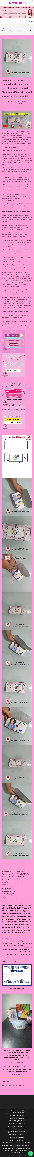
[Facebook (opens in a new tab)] (10, 3)
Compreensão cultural (7, 913)
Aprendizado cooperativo (8, 905)
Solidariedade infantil (17, 930)
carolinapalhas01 (8, 101)
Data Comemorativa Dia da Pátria (16, 1123)
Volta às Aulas (9, 1147)
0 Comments (23, 103)
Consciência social (26, 913)
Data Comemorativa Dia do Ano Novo (16, 1131)
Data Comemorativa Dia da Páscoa (16, 1134)
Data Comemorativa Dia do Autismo (16, 1132)
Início (8, 1110)
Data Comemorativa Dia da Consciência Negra (16, 1128)
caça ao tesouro (22, 910)
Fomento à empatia (6, 924)
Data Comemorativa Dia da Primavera (16, 1126)
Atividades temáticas (18, 908)
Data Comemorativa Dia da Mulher (16, 1139)
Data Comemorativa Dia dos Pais (16, 1118)
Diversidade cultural (11, 919)
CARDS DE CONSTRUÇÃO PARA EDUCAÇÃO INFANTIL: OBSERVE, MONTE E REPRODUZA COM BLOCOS (23, 873)
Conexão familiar (17, 913)
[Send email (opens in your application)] (24, 3)
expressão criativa (25, 922)
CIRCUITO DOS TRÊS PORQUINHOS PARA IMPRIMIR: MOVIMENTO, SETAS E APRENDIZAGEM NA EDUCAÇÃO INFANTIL (8, 890)
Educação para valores (11, 921)
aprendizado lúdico (19, 905)
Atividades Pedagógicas (10, 103)
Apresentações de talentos (14, 907)
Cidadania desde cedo (13, 911)
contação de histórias (7, 915)
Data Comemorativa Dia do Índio (18, 1110)
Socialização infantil (7, 930)
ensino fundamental (23, 921)
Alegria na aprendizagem (10, 904)
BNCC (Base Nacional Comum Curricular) (11, 1145)
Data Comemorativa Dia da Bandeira (16, 1121)
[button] (30, 1153)
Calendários (6, 1150)
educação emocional (22, 919)
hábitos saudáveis (25, 924)
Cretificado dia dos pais (17, 988)
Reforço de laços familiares (13, 929)
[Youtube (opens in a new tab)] (20, 3)
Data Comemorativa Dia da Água (16, 1136)
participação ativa (26, 926)
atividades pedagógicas (7, 908)
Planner (24, 1114)
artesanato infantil (26, 907)
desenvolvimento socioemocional (10, 918)
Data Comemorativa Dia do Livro (16, 1112)
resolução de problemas (26, 929)
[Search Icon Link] (22, 1152)
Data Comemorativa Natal (16, 1129)
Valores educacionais (20, 932)
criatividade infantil (18, 915)
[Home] (2, 31)
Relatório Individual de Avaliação (16, 1140)
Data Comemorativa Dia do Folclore (16, 1120)
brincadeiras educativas (12, 910)
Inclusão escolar (6, 926)
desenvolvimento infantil (12, 916)
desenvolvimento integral (25, 916)
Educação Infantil (14, 1150)
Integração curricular (16, 926)
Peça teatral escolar (7, 927)
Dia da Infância (22, 918)
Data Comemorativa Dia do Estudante (16, 1125)
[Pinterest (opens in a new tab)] (13, 3)
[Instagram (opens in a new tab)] (16, 3)
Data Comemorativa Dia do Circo (16, 1137)
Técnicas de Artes (26, 1142)
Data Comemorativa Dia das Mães (16, 1115)
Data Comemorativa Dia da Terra (13, 1114)
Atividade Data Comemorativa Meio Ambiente (16, 1117)
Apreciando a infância (22, 904)
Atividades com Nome (16, 1144)
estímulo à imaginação (15, 922)
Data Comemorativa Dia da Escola (22, 1148)
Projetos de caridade (17, 927)
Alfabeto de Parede (15, 1152)
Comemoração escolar (23, 911)
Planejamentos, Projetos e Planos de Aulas (11, 1142)
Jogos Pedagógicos (26, 1145)
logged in (11, 1085)
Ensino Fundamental (24, 1150)
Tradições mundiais (9, 932)
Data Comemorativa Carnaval (20, 1147)
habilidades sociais (15, 924)
